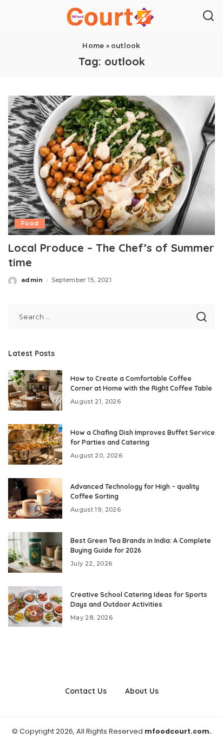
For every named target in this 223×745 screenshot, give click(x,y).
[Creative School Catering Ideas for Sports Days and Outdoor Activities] (35, 606)
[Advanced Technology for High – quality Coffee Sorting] (35, 498)
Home (93, 46)
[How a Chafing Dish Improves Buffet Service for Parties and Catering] (35, 444)
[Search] (208, 16)
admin (32, 280)
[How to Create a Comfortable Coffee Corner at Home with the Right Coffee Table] (35, 390)
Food (29, 223)
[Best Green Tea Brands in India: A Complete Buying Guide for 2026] (35, 552)
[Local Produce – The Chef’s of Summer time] (111, 165)
